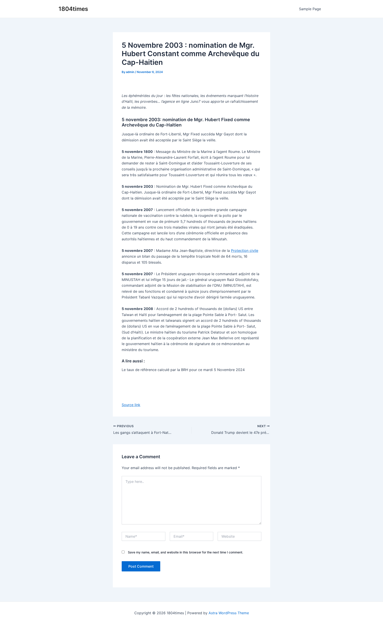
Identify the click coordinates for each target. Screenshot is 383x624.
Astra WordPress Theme (229, 613)
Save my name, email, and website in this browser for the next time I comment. (185, 552)
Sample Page (310, 9)
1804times (73, 8)
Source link (131, 405)
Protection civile (244, 250)
